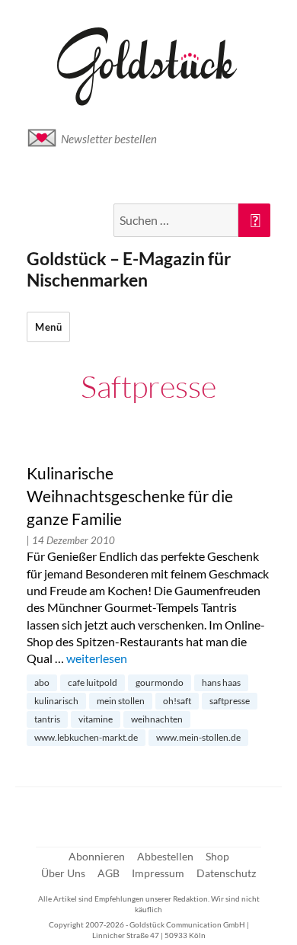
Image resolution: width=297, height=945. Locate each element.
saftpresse (229, 700)
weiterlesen (96, 658)
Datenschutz (226, 873)
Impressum (158, 873)
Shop (217, 856)
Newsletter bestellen (109, 139)
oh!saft (177, 700)
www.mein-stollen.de (198, 737)
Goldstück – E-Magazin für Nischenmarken (129, 269)
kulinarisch (56, 700)
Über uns (63, 873)
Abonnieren (97, 856)
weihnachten (157, 719)
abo (42, 682)
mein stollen (121, 700)
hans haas (221, 682)
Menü (48, 327)
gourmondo (160, 682)
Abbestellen (165, 856)
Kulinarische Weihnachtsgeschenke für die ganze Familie (130, 496)
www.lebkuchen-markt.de (86, 737)
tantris (47, 719)
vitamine (95, 719)
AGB (108, 873)
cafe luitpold (92, 682)
